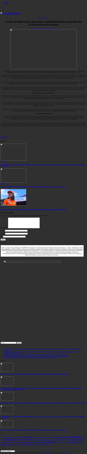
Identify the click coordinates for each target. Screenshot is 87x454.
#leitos (73, 439)
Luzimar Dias (35, 28)
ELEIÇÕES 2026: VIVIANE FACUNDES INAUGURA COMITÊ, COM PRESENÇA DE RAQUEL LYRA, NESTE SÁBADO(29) (34, 209)
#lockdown (79, 440)
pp (40, 444)
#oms (25, 442)
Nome (3, 230)
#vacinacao (12, 444)
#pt (62, 442)
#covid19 (74, 436)
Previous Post (4, 137)
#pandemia (31, 442)
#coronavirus (63, 437)
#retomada (80, 442)
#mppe (17, 442)
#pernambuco (49, 442)
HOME (6, 2)
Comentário (4, 228)
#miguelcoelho (12, 442)
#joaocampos (68, 439)
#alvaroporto (4, 437)
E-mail (3, 233)
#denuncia (82, 437)
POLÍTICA (45, 18)
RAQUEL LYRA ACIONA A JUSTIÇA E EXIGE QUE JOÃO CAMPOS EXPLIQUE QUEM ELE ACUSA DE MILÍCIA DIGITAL (33, 186)
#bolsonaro (21, 437)
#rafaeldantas (66, 442)
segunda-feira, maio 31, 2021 (49, 28)
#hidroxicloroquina (53, 439)
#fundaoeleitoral (38, 439)
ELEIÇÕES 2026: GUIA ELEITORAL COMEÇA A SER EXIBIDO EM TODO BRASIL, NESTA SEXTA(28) (31, 357)
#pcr (40, 442)
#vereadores (18, 444)
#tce (8, 444)
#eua (19, 439)
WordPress (65, 452)
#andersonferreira (13, 437)
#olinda (21, 442)
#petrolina (58, 442)
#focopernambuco (28, 440)
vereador (47, 444)
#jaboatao (61, 439)
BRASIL (41, 18)
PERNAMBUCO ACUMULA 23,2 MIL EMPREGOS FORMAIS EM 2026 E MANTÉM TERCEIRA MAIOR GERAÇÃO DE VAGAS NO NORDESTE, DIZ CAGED (43, 403)
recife (43, 444)
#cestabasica (54, 437)
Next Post (3, 138)
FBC (23, 444)
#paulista (36, 442)
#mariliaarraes (5, 442)
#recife (72, 442)
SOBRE (6, 3)
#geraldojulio (45, 439)
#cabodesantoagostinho (36, 437)
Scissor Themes (46, 452)
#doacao (3, 439)
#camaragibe (46, 437)
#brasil (27, 437)
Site (2, 236)
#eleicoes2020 (11, 439)
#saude (4, 444)
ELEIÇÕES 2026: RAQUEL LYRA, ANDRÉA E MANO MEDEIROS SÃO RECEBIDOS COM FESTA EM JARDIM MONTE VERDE (35, 374)
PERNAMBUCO (29, 444)
